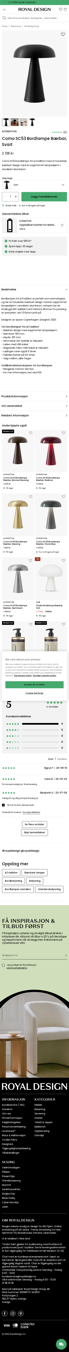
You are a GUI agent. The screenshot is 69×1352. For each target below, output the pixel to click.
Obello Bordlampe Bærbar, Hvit (49, 606)
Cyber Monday (10, 1202)
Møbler (38, 1105)
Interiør (38, 1118)
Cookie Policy (9, 1140)
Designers (7, 1144)
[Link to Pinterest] (20, 1313)
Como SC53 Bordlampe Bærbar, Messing (15, 543)
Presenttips (8, 1176)
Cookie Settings (34, 693)
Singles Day (8, 1193)
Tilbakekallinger (10, 1153)
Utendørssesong (11, 1180)
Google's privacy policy (44, 675)
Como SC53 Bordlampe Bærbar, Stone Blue (48, 543)
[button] (60, 9)
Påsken (6, 1172)
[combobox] (34, 185)
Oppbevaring (41, 1131)
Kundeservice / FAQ (13, 1105)
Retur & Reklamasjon (14, 1135)
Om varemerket (11, 406)
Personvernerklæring (14, 1126)
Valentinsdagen (11, 1167)
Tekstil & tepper (43, 1122)
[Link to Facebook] (4, 1313)
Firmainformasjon (12, 1118)
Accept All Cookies (34, 684)
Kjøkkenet (40, 1126)
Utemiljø (39, 1135)
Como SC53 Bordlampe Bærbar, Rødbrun (48, 479)
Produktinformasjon (14, 396)
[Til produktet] (34, 225)
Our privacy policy (23, 675)
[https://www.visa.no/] (6, 1325)
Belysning (39, 1109)
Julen (5, 1207)
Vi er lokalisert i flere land (16, 1238)
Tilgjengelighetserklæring (16, 1148)
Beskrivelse (8, 289)
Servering (39, 1113)
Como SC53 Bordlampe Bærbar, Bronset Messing (16, 479)
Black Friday (8, 1198)
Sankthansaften (11, 1189)
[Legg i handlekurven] (62, 225)
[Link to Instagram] (12, 1313)
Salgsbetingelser (11, 1122)
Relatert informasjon (15, 415)
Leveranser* (9, 1131)
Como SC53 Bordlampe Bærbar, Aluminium (15, 606)
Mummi (6, 1185)
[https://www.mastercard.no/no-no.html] (15, 1325)
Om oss (6, 1113)
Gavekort (7, 1109)
